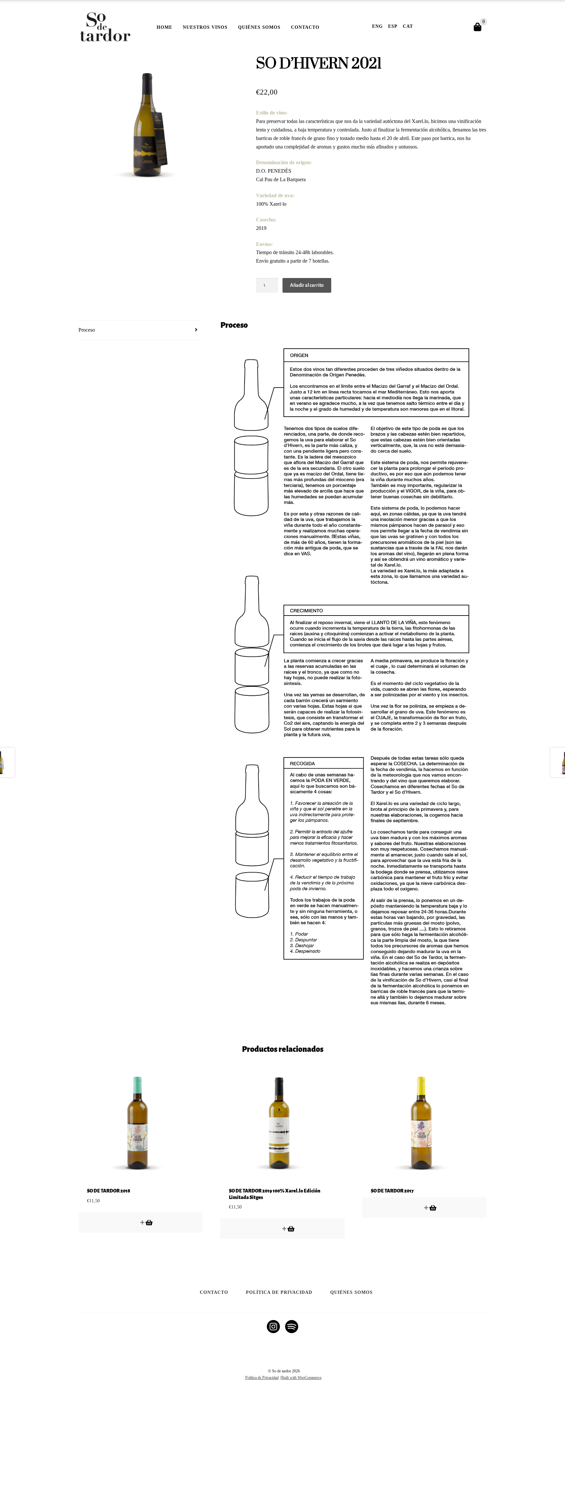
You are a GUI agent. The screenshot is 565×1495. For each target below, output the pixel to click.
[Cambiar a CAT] (279, 1394)
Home (164, 27)
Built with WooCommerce (301, 1377)
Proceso (86, 330)
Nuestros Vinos (205, 27)
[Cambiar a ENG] (285, 1394)
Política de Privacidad (279, 1292)
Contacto (305, 27)
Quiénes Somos (259, 27)
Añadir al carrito (307, 285)
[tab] (140, 330)
